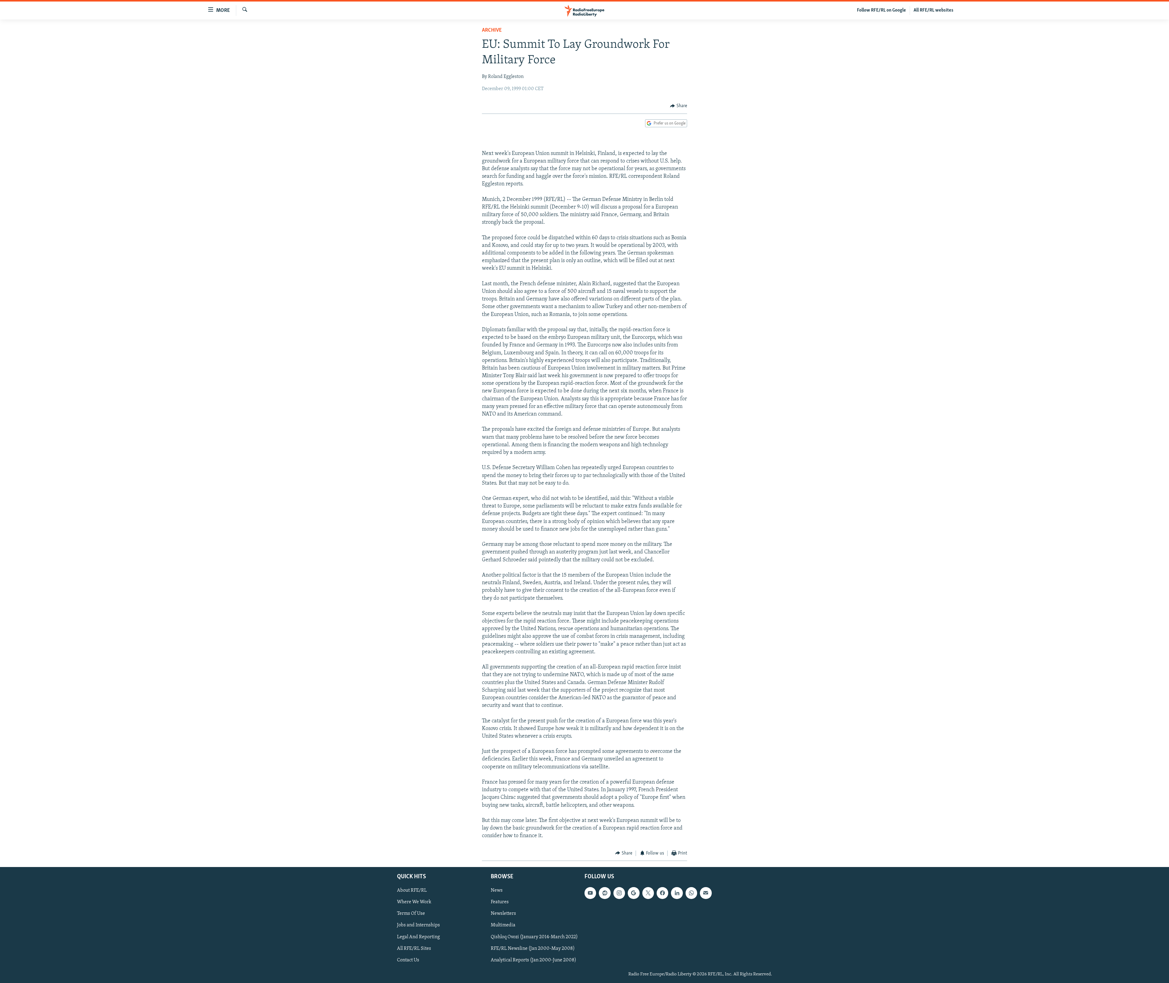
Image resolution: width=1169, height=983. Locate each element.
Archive (492, 30)
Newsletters (503, 913)
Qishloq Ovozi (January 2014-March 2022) (534, 937)
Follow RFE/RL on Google (881, 10)
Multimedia (503, 925)
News (497, 890)
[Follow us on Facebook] (662, 893)
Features (500, 902)
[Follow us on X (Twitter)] (648, 893)
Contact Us (408, 960)
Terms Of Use (411, 913)
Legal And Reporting (418, 937)
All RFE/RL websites (933, 10)
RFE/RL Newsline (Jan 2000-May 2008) (533, 948)
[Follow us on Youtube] (590, 893)
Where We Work (414, 902)
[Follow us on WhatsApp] (691, 893)
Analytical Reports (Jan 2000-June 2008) (533, 960)
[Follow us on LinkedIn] (677, 893)
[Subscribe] (705, 893)
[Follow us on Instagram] (619, 893)
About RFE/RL (412, 890)
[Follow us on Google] (633, 893)
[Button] (678, 106)
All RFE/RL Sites (414, 948)
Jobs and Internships (418, 925)
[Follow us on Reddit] (604, 893)
